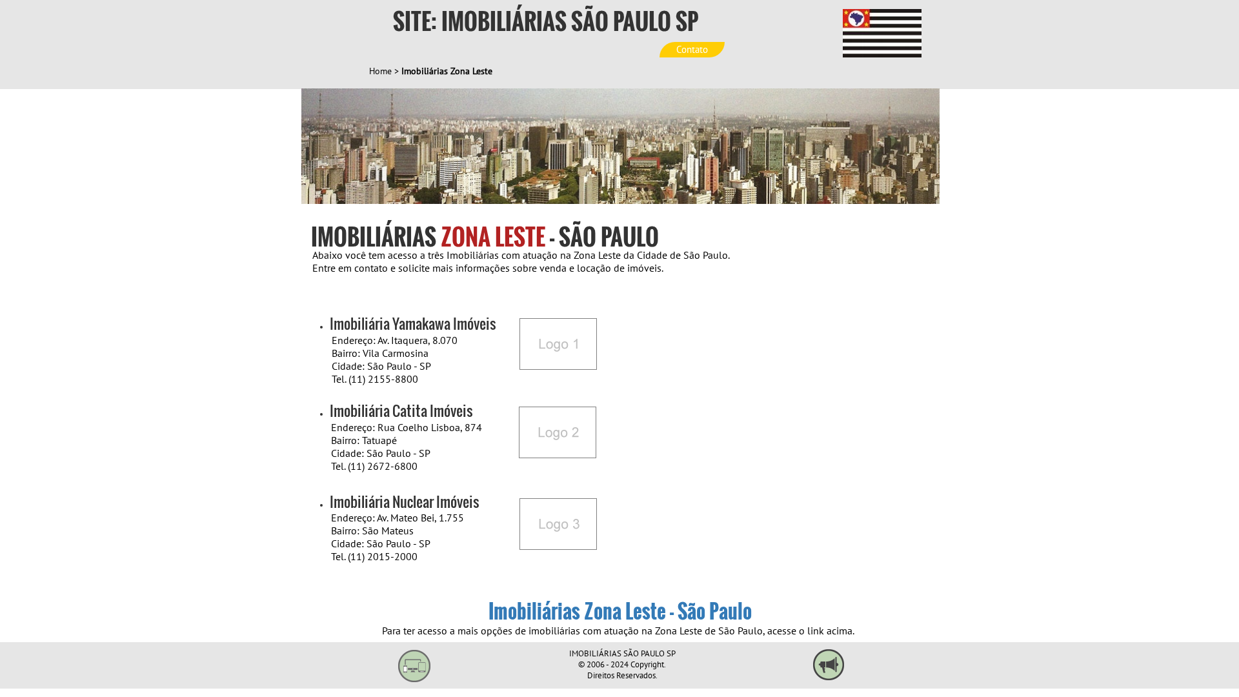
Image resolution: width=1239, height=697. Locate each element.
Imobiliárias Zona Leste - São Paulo (620, 610)
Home (380, 71)
